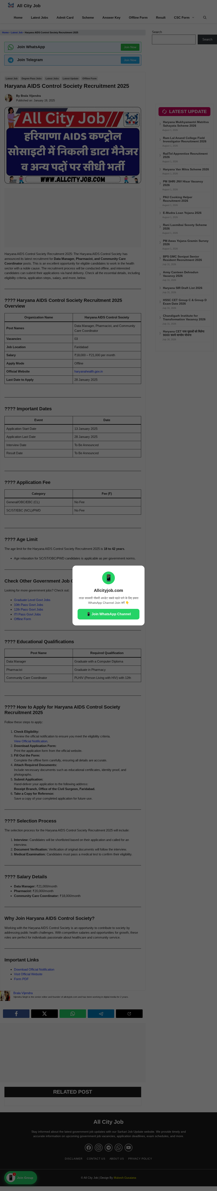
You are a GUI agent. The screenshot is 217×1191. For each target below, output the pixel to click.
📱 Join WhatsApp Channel (108, 614)
